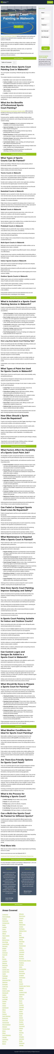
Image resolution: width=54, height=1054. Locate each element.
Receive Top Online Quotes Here (18, 446)
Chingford (21, 975)
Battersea (4, 963)
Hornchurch (22, 1026)
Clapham (4, 931)
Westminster (23, 856)
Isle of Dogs (5, 942)
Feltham (21, 1028)
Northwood (21, 1043)
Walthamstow (22, 924)
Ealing (20, 979)
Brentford (21, 956)
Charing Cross (30, 856)
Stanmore (21, 1019)
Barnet (20, 1000)
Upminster (21, 1039)
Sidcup (20, 947)
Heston (20, 1015)
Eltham (4, 1033)
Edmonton (21, 954)
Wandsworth (5, 992)
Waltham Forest (22, 931)
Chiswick (21, 918)
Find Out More (18, 726)
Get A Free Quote (18, 904)
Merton (4, 1031)
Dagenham (21, 994)
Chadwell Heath (23, 992)
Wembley (21, 964)
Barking (21, 922)
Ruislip (20, 1041)
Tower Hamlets (5, 935)
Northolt (21, 1017)
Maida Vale (5, 997)
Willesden (21, 914)
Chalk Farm (5, 986)
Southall (21, 1013)
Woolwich (4, 1026)
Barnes (4, 1043)
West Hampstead (6, 1024)
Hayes (20, 1030)
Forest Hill (4, 954)
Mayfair (4, 937)
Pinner (20, 1034)
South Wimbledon (6, 1035)
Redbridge (21, 937)
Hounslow (21, 1007)
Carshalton (21, 952)
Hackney (4, 967)
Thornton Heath (6, 1028)
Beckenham (5, 1018)
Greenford (21, 998)
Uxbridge (21, 1045)
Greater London (6, 990)
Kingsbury (21, 962)
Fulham (4, 1003)
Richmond (21, 958)
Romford (21, 1022)
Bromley (4, 959)
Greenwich (4, 946)
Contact (50, 2)
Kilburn (4, 1009)
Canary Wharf (5, 944)
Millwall (4, 933)
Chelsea (4, 950)
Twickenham (22, 977)
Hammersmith (5, 1022)
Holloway (4, 988)
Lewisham (4, 961)
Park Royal (21, 941)
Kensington (5, 984)
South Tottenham (6, 1016)
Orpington (21, 988)
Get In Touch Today (18, 58)
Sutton (20, 967)
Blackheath (5, 965)
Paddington (5, 976)
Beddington (21, 928)
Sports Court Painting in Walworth (9, 36)
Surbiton (21, 990)
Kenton (20, 1003)
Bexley (20, 981)
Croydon (21, 926)
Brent (20, 933)
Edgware (21, 1009)
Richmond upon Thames (25, 960)
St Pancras (5, 952)
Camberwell (3, 856)
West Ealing (22, 973)
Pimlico (4, 929)
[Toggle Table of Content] (13, 62)
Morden (21, 920)
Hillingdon (21, 1036)
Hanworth (21, 1024)
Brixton (4, 925)
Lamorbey (21, 950)
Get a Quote (17, 26)
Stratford (4, 995)
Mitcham (4, 1041)
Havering (21, 1032)
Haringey (4, 1037)
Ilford (20, 935)
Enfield (20, 996)
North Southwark (11, 856)
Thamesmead (22, 945)
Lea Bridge (5, 999)
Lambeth (4, 927)
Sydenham (4, 982)
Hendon (21, 943)
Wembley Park (22, 969)
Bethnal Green (5, 940)
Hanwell (21, 983)
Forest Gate (5, 1020)
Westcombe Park (6, 980)
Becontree (21, 971)
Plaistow (4, 1001)
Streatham (4, 978)
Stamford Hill (5, 1007)
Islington (4, 948)
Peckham (17, 856)
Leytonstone (5, 1039)
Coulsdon (21, 1005)
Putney (4, 1012)
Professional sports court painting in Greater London (13, 111)
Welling (21, 939)
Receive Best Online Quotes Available (18, 297)
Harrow (21, 1011)
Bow (3, 956)
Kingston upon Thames (24, 986)
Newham (4, 1014)
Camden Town (5, 969)
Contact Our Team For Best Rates (18, 154)
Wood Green (22, 916)
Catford (4, 973)
